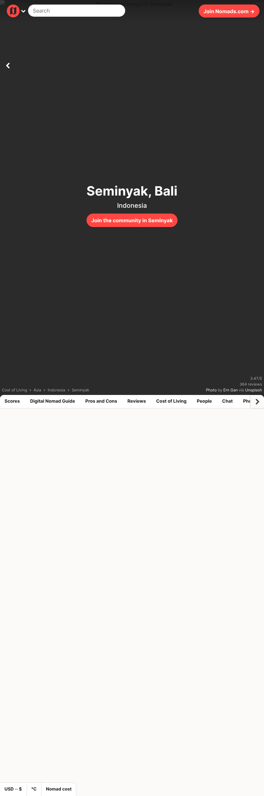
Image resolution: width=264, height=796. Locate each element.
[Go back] (8, 64)
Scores (12, 401)
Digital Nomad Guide (52, 401)
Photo (211, 390)
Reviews (136, 401)
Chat (227, 401)
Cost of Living (171, 401)
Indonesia (132, 205)
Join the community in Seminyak (132, 220)
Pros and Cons (101, 401)
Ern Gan (230, 390)
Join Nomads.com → (229, 11)
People (204, 401)
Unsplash (253, 390)
